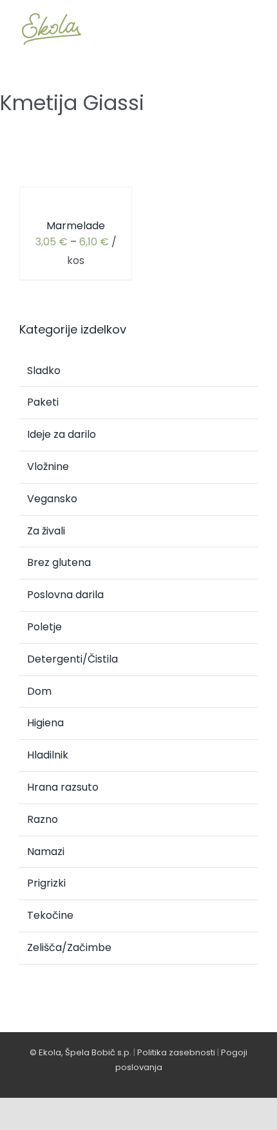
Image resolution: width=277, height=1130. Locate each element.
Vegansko (52, 498)
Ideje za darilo (61, 434)
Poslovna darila (65, 594)
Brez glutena (59, 562)
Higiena (45, 722)
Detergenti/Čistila (72, 659)
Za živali (46, 530)
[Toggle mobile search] (229, 28)
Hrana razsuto (63, 787)
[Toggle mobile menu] (252, 28)
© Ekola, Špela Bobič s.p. (80, 1052)
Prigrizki (46, 883)
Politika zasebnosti (176, 1052)
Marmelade (75, 225)
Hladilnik (47, 755)
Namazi (45, 851)
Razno (42, 819)
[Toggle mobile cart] (206, 28)
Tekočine (50, 915)
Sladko (44, 370)
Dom (39, 691)
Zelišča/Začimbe (69, 947)
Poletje (44, 626)
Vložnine (48, 466)
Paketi (43, 402)
